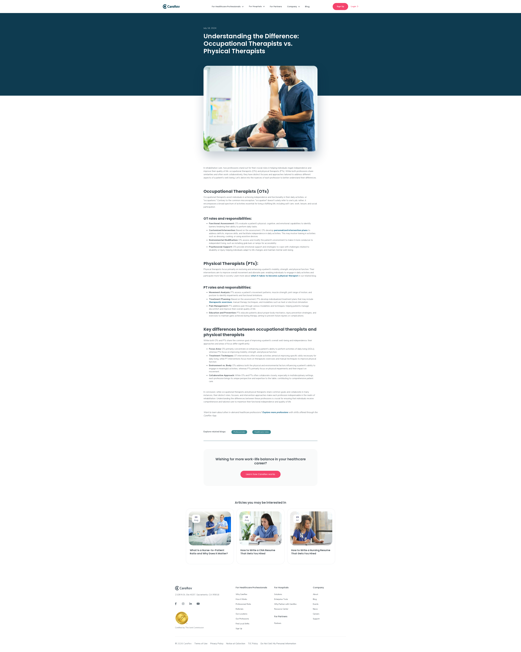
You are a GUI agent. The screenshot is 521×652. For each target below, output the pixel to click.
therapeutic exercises (220, 302)
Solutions (278, 594)
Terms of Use (200, 643)
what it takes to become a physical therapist (274, 275)
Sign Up (340, 6)
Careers (316, 614)
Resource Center (281, 609)
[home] (171, 6)
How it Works (241, 599)
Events (315, 604)
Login (354, 6)
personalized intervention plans (291, 230)
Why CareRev (241, 594)
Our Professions (242, 618)
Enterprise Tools (281, 599)
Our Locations (241, 614)
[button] (227, 6)
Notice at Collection (235, 643)
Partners (277, 623)
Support (316, 618)
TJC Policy (253, 643)
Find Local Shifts (242, 623)
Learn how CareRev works (260, 474)
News (315, 609)
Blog (315, 599)
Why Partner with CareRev (285, 604)
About (315, 594)
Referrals (239, 609)
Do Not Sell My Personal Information (278, 643)
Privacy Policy (216, 643)
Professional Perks (243, 604)
